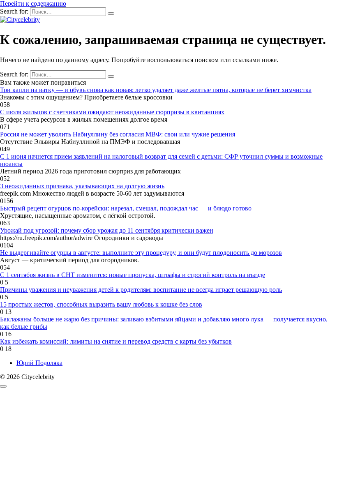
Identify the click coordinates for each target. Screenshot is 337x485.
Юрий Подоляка (39, 362)
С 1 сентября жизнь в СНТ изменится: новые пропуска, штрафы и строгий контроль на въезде (132, 274)
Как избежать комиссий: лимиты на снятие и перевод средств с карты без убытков (116, 341)
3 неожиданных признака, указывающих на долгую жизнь (82, 185)
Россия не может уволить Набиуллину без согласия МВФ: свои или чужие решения (117, 134)
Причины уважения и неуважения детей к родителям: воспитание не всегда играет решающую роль (141, 289)
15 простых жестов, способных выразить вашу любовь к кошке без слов (101, 304)
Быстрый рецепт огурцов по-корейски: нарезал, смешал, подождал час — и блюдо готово (126, 208)
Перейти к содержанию (33, 3)
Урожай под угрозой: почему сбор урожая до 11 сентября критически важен (106, 230)
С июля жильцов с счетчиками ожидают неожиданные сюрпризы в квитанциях (112, 112)
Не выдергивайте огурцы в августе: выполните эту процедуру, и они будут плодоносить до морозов (141, 252)
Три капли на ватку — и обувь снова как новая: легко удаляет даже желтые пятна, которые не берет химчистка (156, 89)
